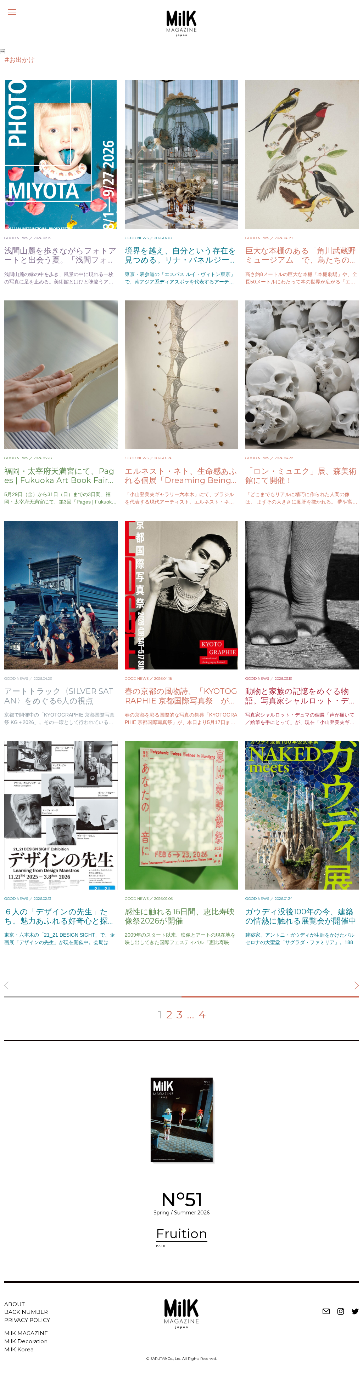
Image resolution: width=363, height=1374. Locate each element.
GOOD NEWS (16, 238)
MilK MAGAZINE (26, 1333)
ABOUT (14, 1304)
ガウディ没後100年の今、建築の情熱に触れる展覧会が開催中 (300, 916)
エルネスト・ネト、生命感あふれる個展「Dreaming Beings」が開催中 (181, 480)
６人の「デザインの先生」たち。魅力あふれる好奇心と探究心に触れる (60, 921)
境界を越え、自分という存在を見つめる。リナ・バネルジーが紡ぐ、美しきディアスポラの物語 (181, 264)
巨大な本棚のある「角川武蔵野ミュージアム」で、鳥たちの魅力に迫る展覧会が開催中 (301, 260)
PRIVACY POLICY (27, 1320)
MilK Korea (19, 1349)
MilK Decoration (26, 1341)
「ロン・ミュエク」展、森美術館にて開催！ (301, 475)
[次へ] (270, 990)
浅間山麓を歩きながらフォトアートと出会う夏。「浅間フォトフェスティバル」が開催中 (60, 260)
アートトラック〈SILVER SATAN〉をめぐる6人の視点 (58, 695)
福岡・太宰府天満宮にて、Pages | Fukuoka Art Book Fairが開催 (60, 480)
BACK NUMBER (26, 1312)
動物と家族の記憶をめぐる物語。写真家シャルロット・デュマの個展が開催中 (301, 700)
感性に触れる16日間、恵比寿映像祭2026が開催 (180, 916)
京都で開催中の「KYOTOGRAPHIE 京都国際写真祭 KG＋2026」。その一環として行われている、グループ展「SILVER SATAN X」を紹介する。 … (59, 722)
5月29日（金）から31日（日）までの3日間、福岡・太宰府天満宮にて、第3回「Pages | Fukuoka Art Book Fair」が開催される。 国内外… (59, 501)
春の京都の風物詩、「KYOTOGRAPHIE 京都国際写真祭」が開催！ (181, 700)
